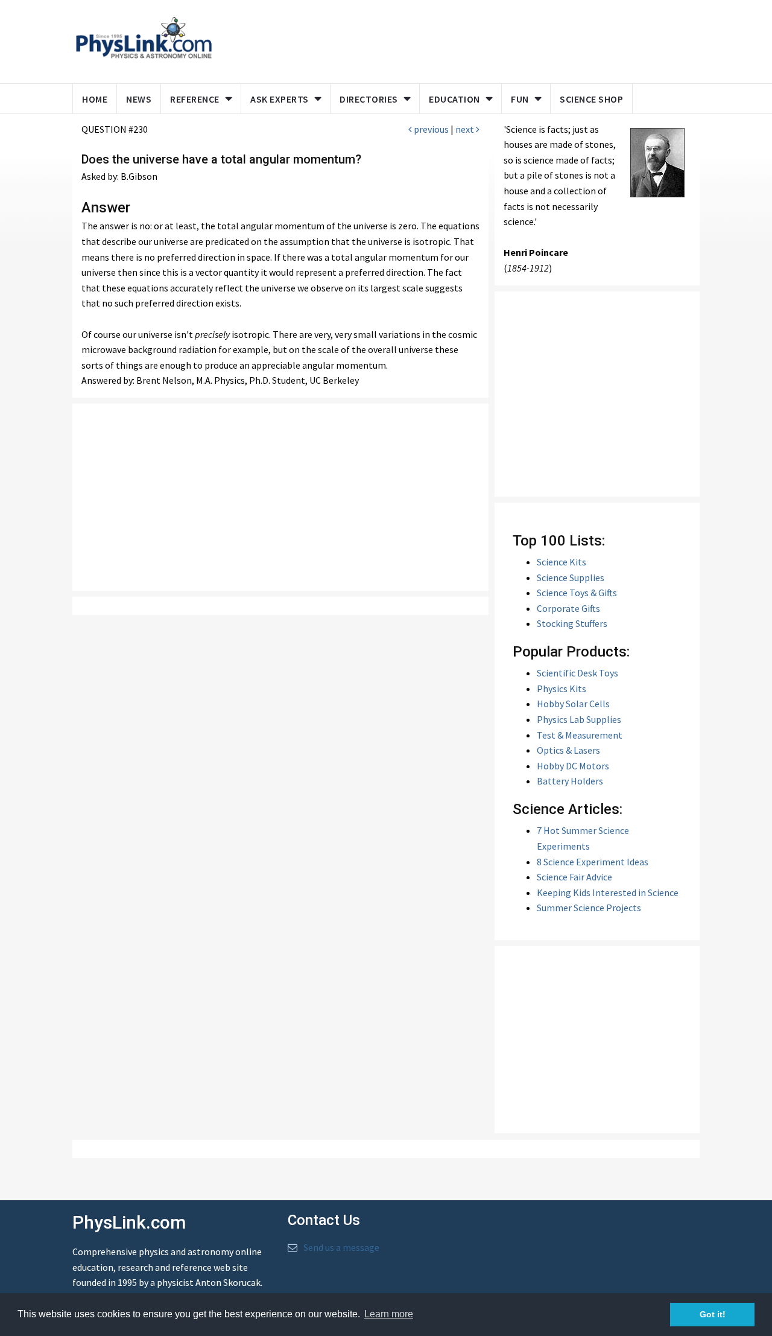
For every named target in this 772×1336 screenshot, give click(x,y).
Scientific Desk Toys (577, 673)
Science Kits (561, 562)
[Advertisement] (453, 39)
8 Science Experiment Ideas (592, 862)
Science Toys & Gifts (577, 593)
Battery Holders (570, 781)
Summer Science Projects (589, 908)
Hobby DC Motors (573, 766)
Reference (195, 99)
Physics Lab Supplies (579, 719)
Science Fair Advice (574, 877)
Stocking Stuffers (572, 623)
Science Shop (591, 99)
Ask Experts (279, 99)
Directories (369, 99)
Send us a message (341, 1247)
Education (454, 99)
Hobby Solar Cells (573, 704)
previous (430, 129)
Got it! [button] (713, 1314)
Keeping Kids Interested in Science (608, 892)
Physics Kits (561, 688)
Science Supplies (570, 577)
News (138, 99)
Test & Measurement (579, 735)
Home (94, 99)
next (465, 129)
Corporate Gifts (568, 608)
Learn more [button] (388, 1314)
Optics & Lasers (568, 750)
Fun (520, 99)
